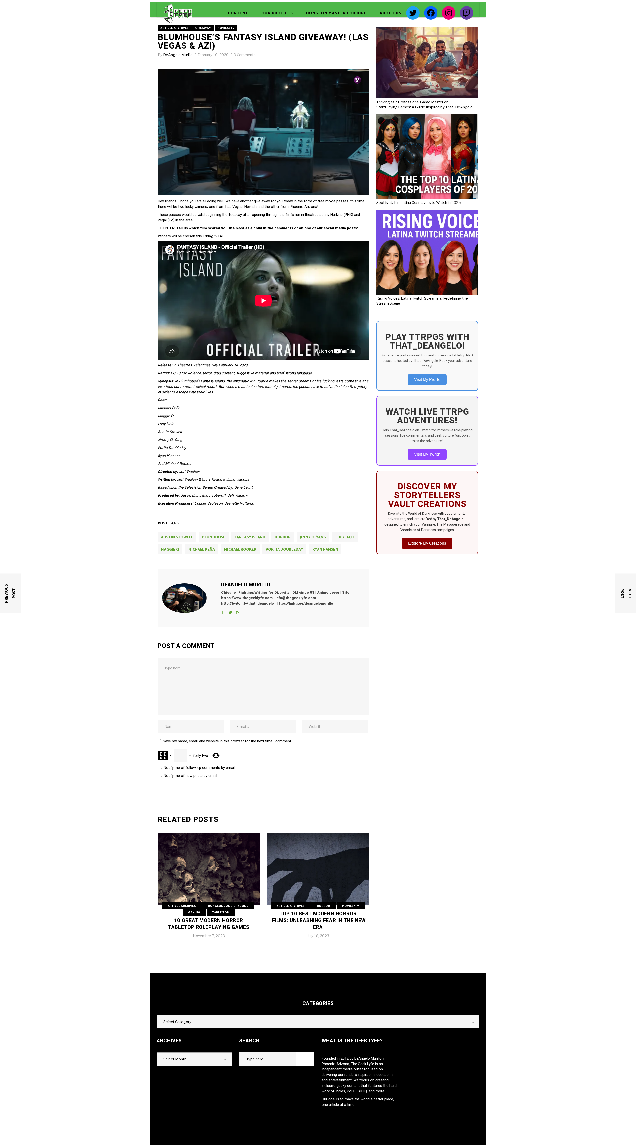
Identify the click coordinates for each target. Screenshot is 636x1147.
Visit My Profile (427, 379)
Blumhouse (213, 537)
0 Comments (245, 55)
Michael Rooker (240, 549)
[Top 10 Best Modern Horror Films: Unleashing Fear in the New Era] (318, 889)
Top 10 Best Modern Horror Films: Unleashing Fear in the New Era (319, 920)
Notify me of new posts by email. (191, 775)
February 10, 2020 (213, 55)
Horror (323, 906)
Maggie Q (170, 549)
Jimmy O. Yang (313, 537)
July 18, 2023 (318, 936)
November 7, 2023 (209, 936)
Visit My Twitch (427, 454)
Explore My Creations (427, 543)
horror (283, 537)
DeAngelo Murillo (178, 55)
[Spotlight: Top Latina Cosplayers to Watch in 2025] (441, 157)
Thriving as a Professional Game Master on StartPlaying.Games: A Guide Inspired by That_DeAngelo (424, 104)
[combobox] (318, 1021)
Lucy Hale (345, 537)
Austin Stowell (177, 537)
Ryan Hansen (325, 549)
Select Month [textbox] (174, 1059)
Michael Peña (201, 549)
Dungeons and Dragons (228, 906)
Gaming (194, 912)
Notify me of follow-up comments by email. (199, 767)
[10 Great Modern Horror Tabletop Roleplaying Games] (209, 889)
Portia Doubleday (284, 549)
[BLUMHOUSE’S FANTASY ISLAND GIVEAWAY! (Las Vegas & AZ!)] (188, 598)
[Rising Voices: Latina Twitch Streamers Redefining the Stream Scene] (441, 253)
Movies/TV (225, 28)
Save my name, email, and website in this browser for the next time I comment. (227, 741)
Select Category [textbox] (177, 1022)
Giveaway (203, 28)
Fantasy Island (250, 537)
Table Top (220, 912)
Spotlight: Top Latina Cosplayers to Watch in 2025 (418, 202)
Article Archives (174, 28)
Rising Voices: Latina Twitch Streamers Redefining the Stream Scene (422, 301)
